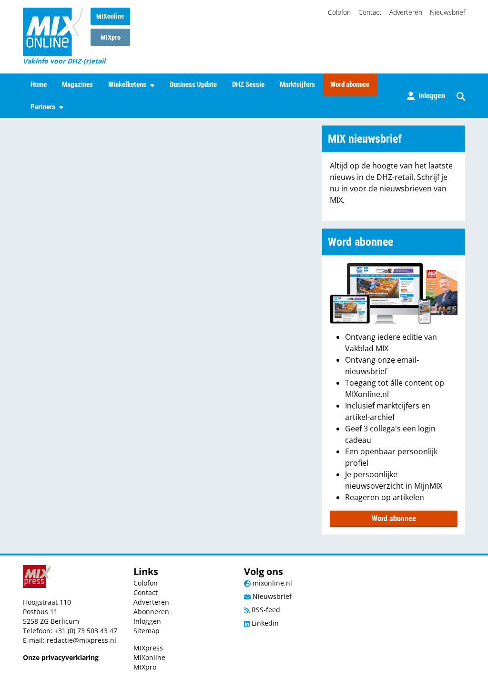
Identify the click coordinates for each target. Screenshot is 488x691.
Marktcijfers (297, 84)
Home (38, 84)
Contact (370, 12)
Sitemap (146, 630)
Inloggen (147, 621)
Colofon (339, 12)
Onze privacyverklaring (61, 657)
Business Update (193, 84)
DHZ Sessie (248, 84)
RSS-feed (265, 609)
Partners (42, 107)
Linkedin (264, 623)
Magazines (77, 84)
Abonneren (151, 611)
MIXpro (111, 37)
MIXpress (148, 647)
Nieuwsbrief (447, 12)
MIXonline (110, 16)
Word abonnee (349, 84)
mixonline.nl (271, 582)
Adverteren (405, 12)
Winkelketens (127, 84)
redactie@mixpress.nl (81, 640)
